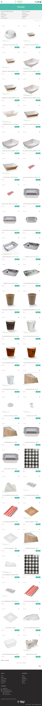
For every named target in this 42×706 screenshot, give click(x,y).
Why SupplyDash (4, 14)
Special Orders (24, 678)
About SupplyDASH (25, 14)
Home (2, 675)
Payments (23, 677)
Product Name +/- (37, 20)
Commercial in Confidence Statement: (7, 11)
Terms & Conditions (28, 704)
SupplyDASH (24, 16)
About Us (2, 13)
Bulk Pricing (24, 680)
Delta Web (39, 704)
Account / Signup (4, 678)
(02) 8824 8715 (5, 688)
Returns (23, 681)
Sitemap (33, 704)
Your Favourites (3, 681)
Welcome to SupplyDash (26, 11)
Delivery (23, 675)
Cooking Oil (24, 13)
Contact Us (3, 16)
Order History (3, 680)
